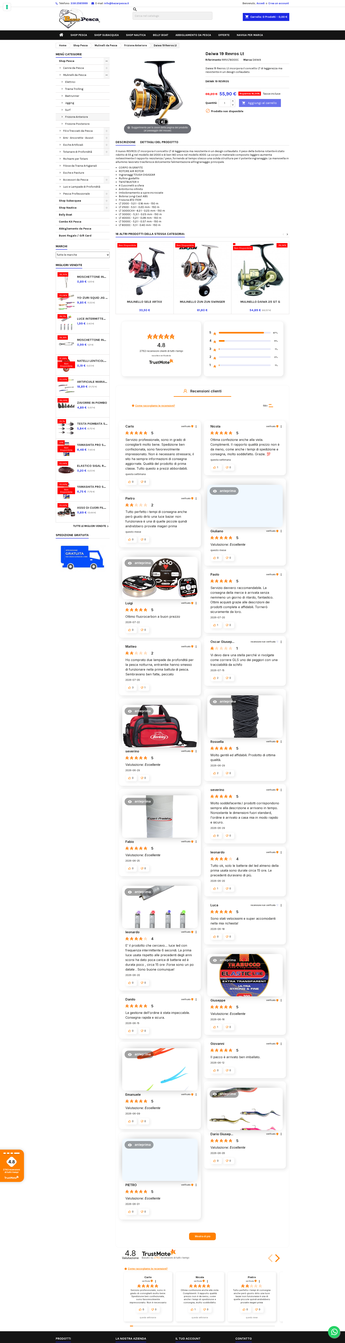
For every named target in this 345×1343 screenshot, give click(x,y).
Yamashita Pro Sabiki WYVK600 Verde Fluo (92, 487)
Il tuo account (187, 1338)
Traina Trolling (74, 89)
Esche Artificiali (73, 144)
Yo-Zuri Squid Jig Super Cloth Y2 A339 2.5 (92, 298)
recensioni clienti (161, 350)
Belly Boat (160, 35)
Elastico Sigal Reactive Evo (92, 466)
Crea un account (278, 3)
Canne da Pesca (73, 68)
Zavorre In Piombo (92, 403)
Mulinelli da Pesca (74, 75)
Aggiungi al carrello (259, 103)
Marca (247, 59)
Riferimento (213, 59)
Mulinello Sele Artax (144, 302)
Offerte (224, 35)
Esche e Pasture (73, 172)
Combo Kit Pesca (70, 221)
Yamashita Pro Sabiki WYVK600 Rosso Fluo (92, 445)
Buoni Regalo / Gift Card (75, 235)
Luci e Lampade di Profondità (81, 186)
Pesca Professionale (76, 193)
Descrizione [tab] (126, 142)
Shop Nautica (136, 35)
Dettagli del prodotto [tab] (159, 142)
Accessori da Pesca (75, 179)
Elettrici (70, 82)
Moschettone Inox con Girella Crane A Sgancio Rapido (92, 277)
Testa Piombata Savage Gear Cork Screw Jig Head (92, 424)
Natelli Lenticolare (92, 361)
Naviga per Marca (250, 35)
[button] (185, 391)
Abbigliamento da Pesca (193, 35)
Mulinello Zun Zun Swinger (202, 302)
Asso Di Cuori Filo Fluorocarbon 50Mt (92, 508)
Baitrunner (72, 96)
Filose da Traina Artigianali (80, 165)
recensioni (171, 1257)
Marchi (61, 246)
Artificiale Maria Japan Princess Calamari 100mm (92, 382)
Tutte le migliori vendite (91, 526)
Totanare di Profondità (77, 151)
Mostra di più (202, 1236)
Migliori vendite (69, 265)
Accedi (261, 3)
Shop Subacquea (106, 35)
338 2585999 (79, 3)
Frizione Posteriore (77, 124)
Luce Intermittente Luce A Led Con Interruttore (92, 319)
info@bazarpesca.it (116, 3)
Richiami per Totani (75, 158)
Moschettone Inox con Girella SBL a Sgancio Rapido (92, 340)
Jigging (69, 103)
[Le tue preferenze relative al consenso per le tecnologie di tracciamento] (7, 7)
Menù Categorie (69, 54)
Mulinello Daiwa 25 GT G (260, 302)
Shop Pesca (78, 35)
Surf (67, 110)
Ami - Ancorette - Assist (78, 138)
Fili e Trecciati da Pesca (78, 131)
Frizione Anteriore (76, 117)
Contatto (243, 1338)
